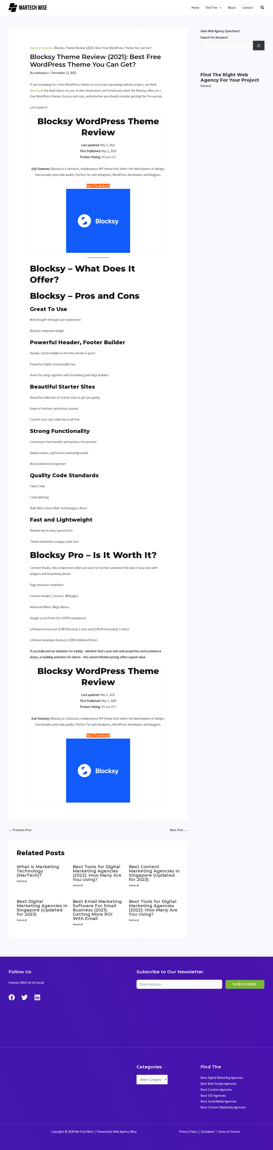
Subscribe (245, 984)
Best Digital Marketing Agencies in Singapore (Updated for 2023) (42, 908)
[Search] (258, 45)
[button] (219, 7)
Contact (247, 8)
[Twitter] (24, 997)
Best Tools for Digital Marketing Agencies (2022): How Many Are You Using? (97, 873)
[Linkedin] (37, 997)
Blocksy (35, 90)
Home (195, 8)
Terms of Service (229, 1132)
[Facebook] (12, 997)
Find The (211, 8)
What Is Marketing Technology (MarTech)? (38, 871)
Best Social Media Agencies (218, 1101)
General (22, 881)
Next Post (178, 830)
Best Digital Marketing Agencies (221, 1078)
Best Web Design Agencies (218, 1084)
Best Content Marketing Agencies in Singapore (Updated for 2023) (154, 873)
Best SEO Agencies (213, 1096)
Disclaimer (207, 1132)
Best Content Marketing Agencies (223, 1107)
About (232, 8)
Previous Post (20, 830)
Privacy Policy (188, 1132)
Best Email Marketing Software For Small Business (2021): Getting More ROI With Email (97, 910)
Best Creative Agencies (216, 1090)
